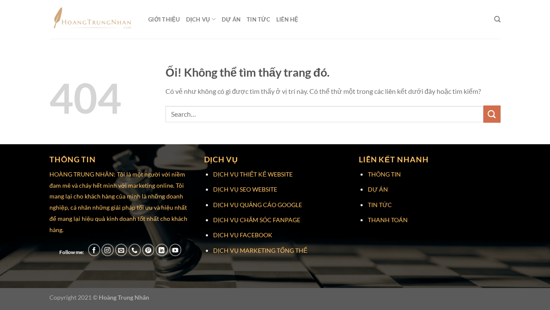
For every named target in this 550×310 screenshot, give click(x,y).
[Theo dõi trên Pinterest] (148, 250)
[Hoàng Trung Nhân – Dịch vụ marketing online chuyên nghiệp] (92, 19)
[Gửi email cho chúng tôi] (121, 250)
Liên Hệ (287, 19)
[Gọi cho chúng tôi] (134, 250)
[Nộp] (492, 113)
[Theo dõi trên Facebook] (94, 250)
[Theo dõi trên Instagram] (107, 250)
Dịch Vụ (198, 19)
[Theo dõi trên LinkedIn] (162, 250)
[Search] (497, 19)
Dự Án (231, 19)
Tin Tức (258, 19)
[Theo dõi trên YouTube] (175, 250)
